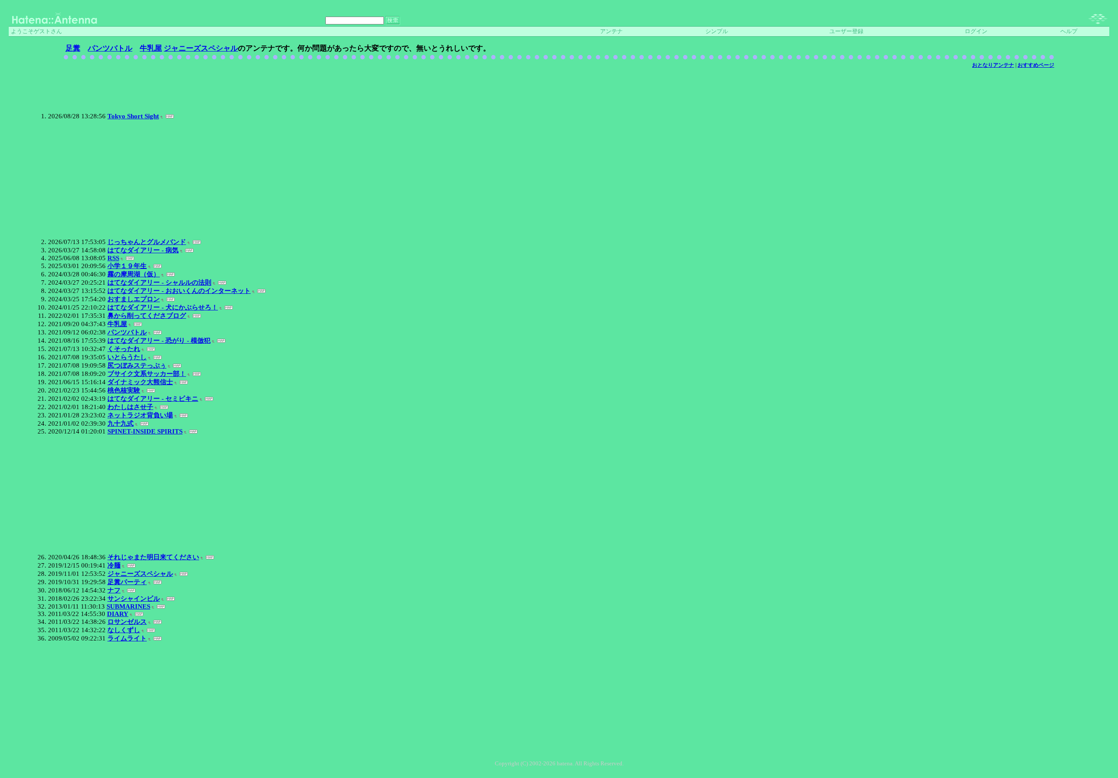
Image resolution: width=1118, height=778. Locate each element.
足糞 (73, 48)
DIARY (117, 613)
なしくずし (123, 630)
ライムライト (127, 638)
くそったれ (123, 348)
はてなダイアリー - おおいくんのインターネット (179, 290)
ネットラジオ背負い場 (140, 415)
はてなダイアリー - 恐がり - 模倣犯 (158, 340)
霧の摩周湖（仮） (133, 274)
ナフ (114, 590)
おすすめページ (1036, 65)
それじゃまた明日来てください (153, 557)
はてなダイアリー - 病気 (143, 250)
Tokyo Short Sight (133, 116)
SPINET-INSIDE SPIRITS (145, 431)
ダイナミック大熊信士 (140, 382)
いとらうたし (127, 357)
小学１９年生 (127, 265)
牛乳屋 (151, 48)
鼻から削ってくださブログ (146, 315)
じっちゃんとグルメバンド (146, 241)
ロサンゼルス (127, 621)
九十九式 (120, 423)
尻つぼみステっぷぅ (136, 365)
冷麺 (114, 565)
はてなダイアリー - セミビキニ (152, 398)
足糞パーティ (127, 581)
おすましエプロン (133, 299)
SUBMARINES (128, 606)
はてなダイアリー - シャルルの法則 (159, 282)
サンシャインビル (133, 598)
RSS (113, 258)
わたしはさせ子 (130, 406)
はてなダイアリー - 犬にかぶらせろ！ (162, 307)
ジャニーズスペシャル (201, 48)
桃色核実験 (123, 390)
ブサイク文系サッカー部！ (146, 373)
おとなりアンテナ (993, 65)
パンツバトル (110, 48)
